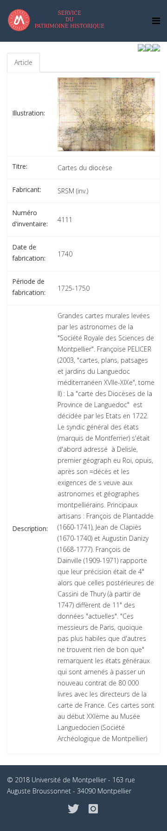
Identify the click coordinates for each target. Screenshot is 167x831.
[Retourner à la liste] (149, 47)
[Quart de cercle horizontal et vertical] (141, 47)
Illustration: (28, 113)
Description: (30, 528)
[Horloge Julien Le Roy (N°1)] (156, 47)
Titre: (19, 166)
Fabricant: (26, 189)
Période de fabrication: (28, 287)
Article (23, 62)
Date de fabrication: (28, 252)
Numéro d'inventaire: (30, 218)
